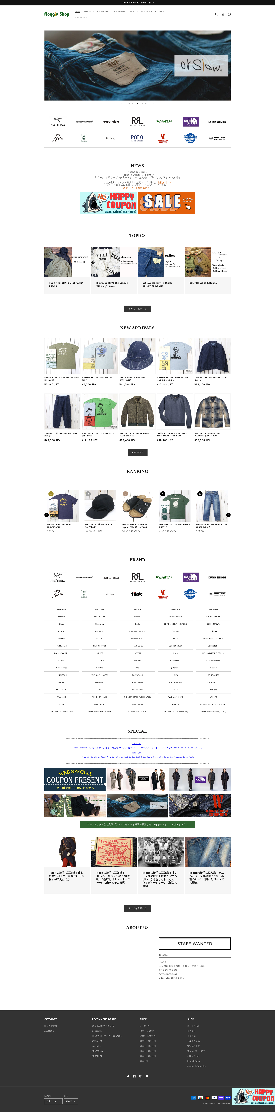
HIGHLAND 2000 (137, 638)
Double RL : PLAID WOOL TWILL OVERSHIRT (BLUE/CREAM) (209, 434)
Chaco (61, 624)
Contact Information (196, 1066)
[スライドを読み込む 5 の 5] (146, 104)
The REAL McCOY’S (175, 697)
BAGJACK (137, 609)
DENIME (61, 631)
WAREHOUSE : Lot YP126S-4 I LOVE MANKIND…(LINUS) (172, 378)
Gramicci (61, 638)
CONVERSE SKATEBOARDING (175, 624)
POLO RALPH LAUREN (99, 675)
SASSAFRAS (99, 682)
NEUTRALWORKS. (213, 660)
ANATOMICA (61, 609)
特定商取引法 (193, 1046)
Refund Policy (193, 1061)
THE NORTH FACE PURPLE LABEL (137, 697)
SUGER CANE (61, 689)
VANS (61, 704)
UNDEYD (213, 697)
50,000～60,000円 (148, 1056)
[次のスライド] (153, 104)
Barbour (61, 616)
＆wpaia (175, 704)
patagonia (175, 668)
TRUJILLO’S (61, 697)
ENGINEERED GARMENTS (103, 1026)
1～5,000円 (145, 1026)
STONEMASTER (213, 682)
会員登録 (191, 1036)
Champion (99, 624)
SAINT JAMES (213, 675)
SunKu (99, 689)
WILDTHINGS (137, 704)
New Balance (61, 668)
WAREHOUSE (99, 704)
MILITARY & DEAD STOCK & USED (213, 704)
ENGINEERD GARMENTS (137, 631)
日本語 (69, 1101)
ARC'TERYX (99, 609)
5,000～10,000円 (147, 1031)
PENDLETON (61, 675)
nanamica (100, 660)
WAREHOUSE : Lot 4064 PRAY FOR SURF (97, 378)
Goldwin (213, 631)
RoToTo (175, 675)
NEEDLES (137, 660)
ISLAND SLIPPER (99, 646)
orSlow (138, 668)
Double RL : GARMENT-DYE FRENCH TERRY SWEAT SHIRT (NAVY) (172, 434)
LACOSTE (137, 653)
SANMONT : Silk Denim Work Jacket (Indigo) (211, 378)
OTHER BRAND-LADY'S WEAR (99, 711)
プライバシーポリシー (197, 1051)
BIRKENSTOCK (99, 616)
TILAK (175, 689)
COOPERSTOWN (213, 624)
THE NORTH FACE (99, 697)
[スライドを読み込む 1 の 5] (129, 104)
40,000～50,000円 (148, 1051)
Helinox (99, 638)
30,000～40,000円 (148, 1046)
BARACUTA (175, 609)
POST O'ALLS (137, 675)
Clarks (137, 624)
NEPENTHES (175, 660)
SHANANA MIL (137, 682)
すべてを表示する (137, 308)
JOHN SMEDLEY (175, 646)
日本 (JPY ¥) (52, 1101)
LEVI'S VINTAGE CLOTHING (213, 653)
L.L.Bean (61, 660)
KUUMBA (99, 653)
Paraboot (213, 668)
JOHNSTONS (213, 646)
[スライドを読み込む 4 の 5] (142, 104)
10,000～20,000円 (148, 1036)
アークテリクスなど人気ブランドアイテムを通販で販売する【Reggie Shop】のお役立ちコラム (137, 824)
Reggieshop (213, 1103)
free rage (175, 631)
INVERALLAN (61, 646)
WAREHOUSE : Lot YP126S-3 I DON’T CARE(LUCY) (98, 434)
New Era (99, 668)
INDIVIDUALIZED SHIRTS (213, 638)
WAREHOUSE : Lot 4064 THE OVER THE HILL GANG (61, 378)
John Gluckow (137, 646)
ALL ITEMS (49, 1031)
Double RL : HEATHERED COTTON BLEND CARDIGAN (134, 434)
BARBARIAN (213, 609)
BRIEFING (137, 616)
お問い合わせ (193, 1056)
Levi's (175, 653)
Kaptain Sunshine (61, 653)
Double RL (99, 631)
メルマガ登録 (193, 1041)
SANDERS (61, 682)
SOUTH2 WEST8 (175, 682)
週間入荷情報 (50, 1026)
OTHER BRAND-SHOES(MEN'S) (175, 711)
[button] (88, 11)
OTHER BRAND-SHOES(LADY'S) (213, 711)
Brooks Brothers (175, 616)
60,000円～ (145, 1061)
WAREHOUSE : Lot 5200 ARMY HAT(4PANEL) (132, 378)
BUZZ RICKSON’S (213, 616)
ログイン (191, 1031)
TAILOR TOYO (137, 689)
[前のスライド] (122, 104)
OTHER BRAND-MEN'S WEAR (61, 711)
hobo (175, 638)
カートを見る (193, 1026)
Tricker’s (213, 689)
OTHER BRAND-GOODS (137, 711)
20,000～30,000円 (148, 1041)
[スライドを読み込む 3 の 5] (137, 104)
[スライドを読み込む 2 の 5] (133, 104)
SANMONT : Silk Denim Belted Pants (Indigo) (60, 434)
